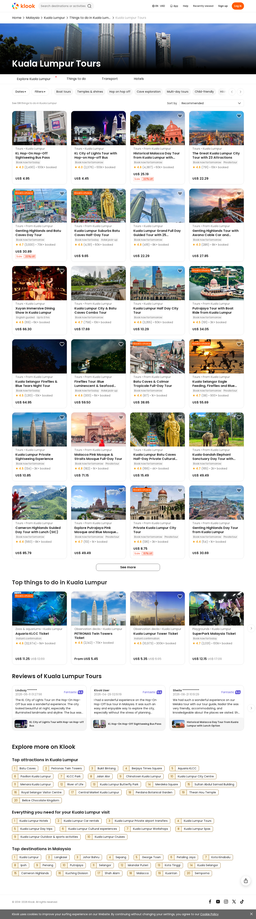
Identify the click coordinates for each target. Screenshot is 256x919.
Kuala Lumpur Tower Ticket (155, 633)
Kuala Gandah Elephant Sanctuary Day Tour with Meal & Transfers (212, 458)
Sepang (121, 857)
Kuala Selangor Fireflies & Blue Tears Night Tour (36, 383)
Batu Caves (28, 768)
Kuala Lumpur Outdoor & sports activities (49, 837)
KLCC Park (74, 776)
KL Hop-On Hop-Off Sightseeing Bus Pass (32, 155)
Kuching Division (77, 873)
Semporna (202, 873)
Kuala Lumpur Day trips (36, 829)
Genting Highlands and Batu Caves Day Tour (38, 232)
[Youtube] (218, 902)
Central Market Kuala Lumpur (98, 792)
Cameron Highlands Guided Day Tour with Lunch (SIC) (38, 530)
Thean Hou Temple (202, 792)
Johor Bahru (91, 857)
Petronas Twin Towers (66, 768)
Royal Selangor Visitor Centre (41, 792)
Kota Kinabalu (220, 857)
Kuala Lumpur (54, 17)
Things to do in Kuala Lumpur (90, 17)
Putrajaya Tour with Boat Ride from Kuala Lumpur (212, 310)
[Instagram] (226, 902)
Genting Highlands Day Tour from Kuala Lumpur (215, 530)
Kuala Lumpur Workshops (150, 829)
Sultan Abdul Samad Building (214, 784)
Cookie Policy (209, 914)
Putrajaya (76, 865)
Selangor (105, 865)
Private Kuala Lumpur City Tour (154, 530)
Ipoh (24, 865)
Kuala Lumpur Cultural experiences (92, 829)
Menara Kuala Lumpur (35, 784)
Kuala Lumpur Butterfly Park (119, 784)
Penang (48, 865)
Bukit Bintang (107, 768)
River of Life (75, 784)
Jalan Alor (103, 776)
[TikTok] (242, 902)
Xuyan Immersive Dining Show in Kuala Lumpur (35, 310)
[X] (234, 902)
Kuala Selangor (207, 865)
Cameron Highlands (35, 873)
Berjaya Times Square (147, 768)
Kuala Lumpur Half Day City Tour (155, 310)
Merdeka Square (166, 784)
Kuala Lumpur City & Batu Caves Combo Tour (95, 310)
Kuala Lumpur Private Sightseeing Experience (34, 456)
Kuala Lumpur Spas (197, 829)
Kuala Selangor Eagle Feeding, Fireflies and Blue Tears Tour (213, 385)
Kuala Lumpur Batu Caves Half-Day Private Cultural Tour (154, 458)
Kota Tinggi (172, 865)
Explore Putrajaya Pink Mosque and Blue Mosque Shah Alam (95, 532)
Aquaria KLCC (187, 768)
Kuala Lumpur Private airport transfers (141, 821)
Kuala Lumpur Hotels (34, 821)
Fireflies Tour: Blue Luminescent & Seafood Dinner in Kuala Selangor (94, 385)
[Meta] (210, 902)
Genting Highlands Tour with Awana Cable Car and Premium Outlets (215, 234)
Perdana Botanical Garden (154, 792)
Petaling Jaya (186, 857)
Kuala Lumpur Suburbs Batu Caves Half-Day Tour (97, 232)
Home (16, 17)
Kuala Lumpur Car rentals (81, 821)
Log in (238, 6)
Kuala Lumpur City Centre (196, 776)
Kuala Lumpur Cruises (110, 837)
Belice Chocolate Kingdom (40, 800)
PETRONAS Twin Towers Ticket (93, 635)
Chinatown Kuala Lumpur (143, 776)
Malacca (143, 873)
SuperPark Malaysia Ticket (214, 633)
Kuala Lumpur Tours (197, 821)
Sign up (223, 6)
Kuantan (171, 873)
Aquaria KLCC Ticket (32, 633)
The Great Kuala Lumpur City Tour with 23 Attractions (216, 155)
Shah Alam (112, 873)
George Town (151, 857)
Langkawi (60, 857)
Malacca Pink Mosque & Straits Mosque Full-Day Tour (98, 456)
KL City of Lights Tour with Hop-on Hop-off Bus (95, 155)
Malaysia (32, 17)
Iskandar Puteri (138, 865)
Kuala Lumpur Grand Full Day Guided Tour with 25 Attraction (157, 234)
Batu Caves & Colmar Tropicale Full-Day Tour (152, 383)
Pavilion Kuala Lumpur (36, 776)
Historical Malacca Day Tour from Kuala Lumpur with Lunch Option (156, 157)
